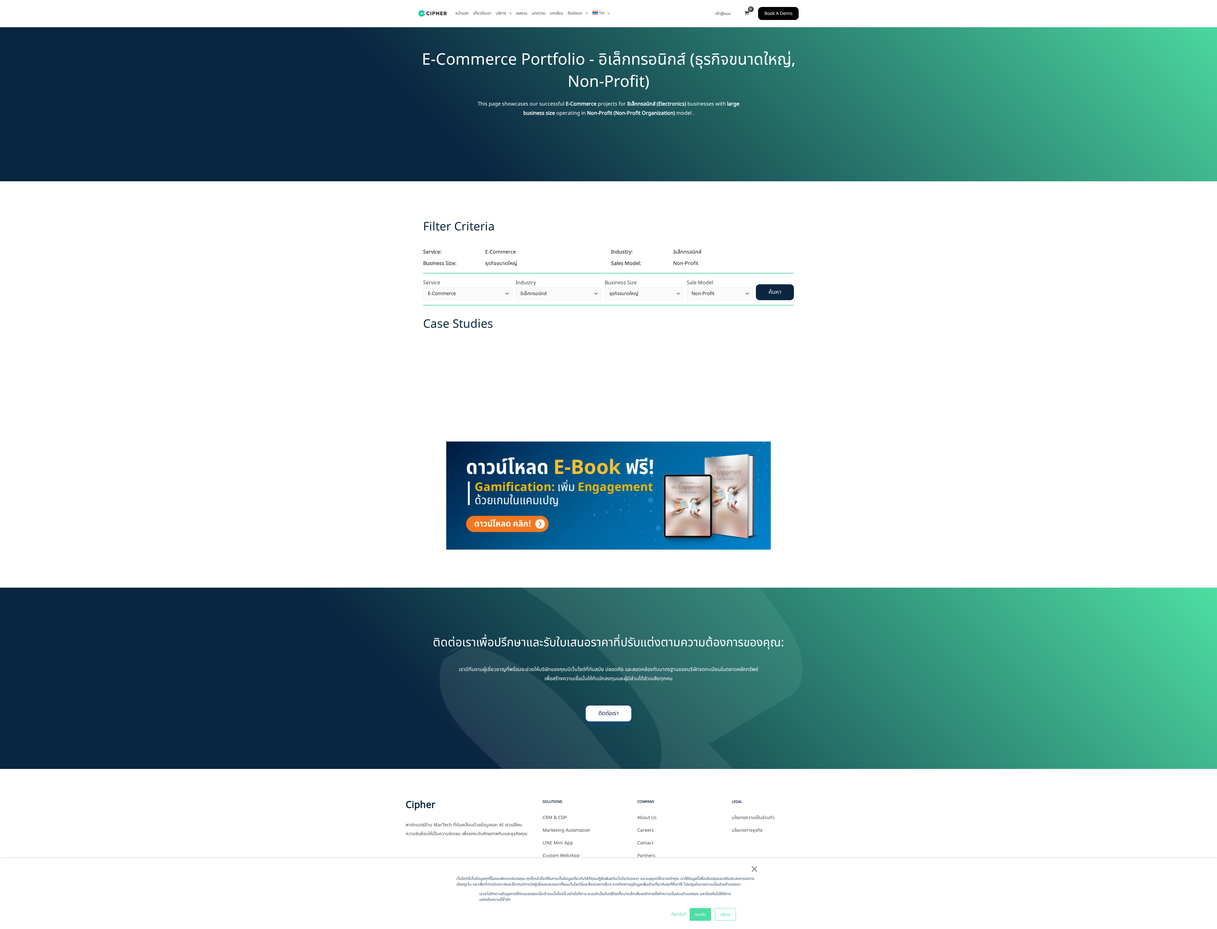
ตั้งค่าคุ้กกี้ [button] (678, 914)
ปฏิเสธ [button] (725, 914)
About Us (647, 818)
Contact (645, 843)
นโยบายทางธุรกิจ (747, 830)
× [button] (754, 870)
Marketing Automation (566, 830)
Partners (646, 856)
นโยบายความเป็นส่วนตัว (753, 818)
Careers (645, 830)
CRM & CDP (555, 818)
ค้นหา (775, 292)
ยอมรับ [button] (700, 914)
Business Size (621, 283)
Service (431, 283)
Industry (526, 283)
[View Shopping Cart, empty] (746, 14)
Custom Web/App (561, 856)
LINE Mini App (558, 843)
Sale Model (700, 283)
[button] (509, 13)
